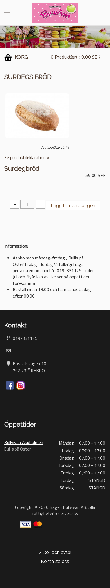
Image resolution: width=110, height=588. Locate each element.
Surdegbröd (21, 168)
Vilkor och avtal (54, 552)
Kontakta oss (55, 561)
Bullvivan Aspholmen (23, 442)
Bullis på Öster (17, 449)
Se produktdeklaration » (26, 157)
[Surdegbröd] (37, 115)
